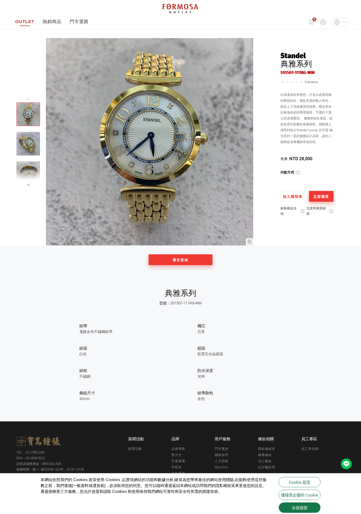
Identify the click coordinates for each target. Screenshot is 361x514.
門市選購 (79, 21)
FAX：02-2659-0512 (30, 458)
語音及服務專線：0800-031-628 (38, 464)
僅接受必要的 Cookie (299, 495)
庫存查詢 (180, 259)
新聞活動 (135, 449)
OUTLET (24, 21)
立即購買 (321, 196)
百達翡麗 (178, 461)
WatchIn (221, 467)
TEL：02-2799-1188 (30, 452)
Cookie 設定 (299, 482)
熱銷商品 (52, 21)
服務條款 (265, 455)
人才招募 (221, 461)
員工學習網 (310, 449)
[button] (28, 184)
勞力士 (176, 455)
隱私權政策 (266, 449)
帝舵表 (176, 467)
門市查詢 (221, 449)
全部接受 (299, 508)
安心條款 (265, 461)
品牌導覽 (178, 449)
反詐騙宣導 (266, 467)
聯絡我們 (221, 455)
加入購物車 (293, 196)
